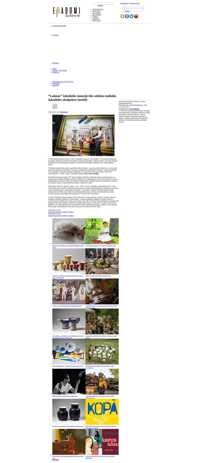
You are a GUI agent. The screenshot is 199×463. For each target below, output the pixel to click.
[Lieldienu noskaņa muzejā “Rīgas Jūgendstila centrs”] (102, 274)
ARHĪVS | (95, 19)
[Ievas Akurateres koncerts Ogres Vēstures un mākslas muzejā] (102, 244)
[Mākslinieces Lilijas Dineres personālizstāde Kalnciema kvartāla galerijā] (69, 244)
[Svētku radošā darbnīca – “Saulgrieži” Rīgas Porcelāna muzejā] (69, 364)
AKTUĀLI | (96, 11)
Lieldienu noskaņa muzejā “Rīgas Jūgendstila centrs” (98, 275)
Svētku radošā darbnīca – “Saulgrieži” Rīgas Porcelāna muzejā (67, 366)
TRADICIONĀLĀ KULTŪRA (63, 82)
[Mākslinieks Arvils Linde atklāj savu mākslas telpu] (69, 394)
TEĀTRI (55, 35)
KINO (54, 69)
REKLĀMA (96, 20)
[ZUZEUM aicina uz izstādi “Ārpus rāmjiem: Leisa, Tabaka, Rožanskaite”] (102, 454)
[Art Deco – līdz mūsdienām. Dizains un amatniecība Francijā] (69, 304)
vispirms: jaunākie (68, 212)
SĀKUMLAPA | (97, 9)
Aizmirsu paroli (134, 3)
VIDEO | (95, 17)
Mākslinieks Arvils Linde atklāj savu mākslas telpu (64, 396)
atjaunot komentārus (54, 212)
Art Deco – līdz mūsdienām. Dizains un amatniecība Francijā (67, 306)
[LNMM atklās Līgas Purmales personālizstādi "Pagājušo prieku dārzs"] (69, 454)
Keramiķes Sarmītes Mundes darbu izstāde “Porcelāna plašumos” (68, 426)
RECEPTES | (96, 15)
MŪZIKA (55, 63)
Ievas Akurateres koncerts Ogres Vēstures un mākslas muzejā (101, 245)
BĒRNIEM (56, 83)
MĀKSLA (55, 72)
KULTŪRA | (96, 13)
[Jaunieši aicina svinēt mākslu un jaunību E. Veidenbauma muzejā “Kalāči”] (102, 334)
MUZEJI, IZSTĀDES (59, 70)
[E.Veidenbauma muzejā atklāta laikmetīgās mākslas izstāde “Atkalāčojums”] (102, 364)
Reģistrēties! (124, 3)
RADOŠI (55, 85)
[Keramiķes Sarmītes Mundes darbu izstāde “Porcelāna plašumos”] (69, 424)
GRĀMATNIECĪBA (59, 26)
